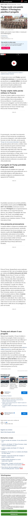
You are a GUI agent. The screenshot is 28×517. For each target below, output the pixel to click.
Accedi (25, 1)
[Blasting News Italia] (8, 1)
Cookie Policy (10, 508)
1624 (26, 479)
